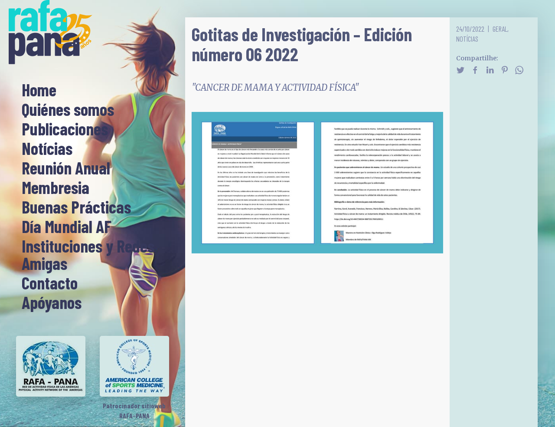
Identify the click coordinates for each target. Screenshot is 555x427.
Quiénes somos (68, 109)
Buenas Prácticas (76, 207)
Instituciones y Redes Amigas (88, 255)
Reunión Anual (66, 168)
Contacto (50, 283)
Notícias (47, 148)
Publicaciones (65, 129)
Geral (500, 28)
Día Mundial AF (66, 226)
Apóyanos (52, 302)
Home (39, 90)
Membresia (55, 187)
